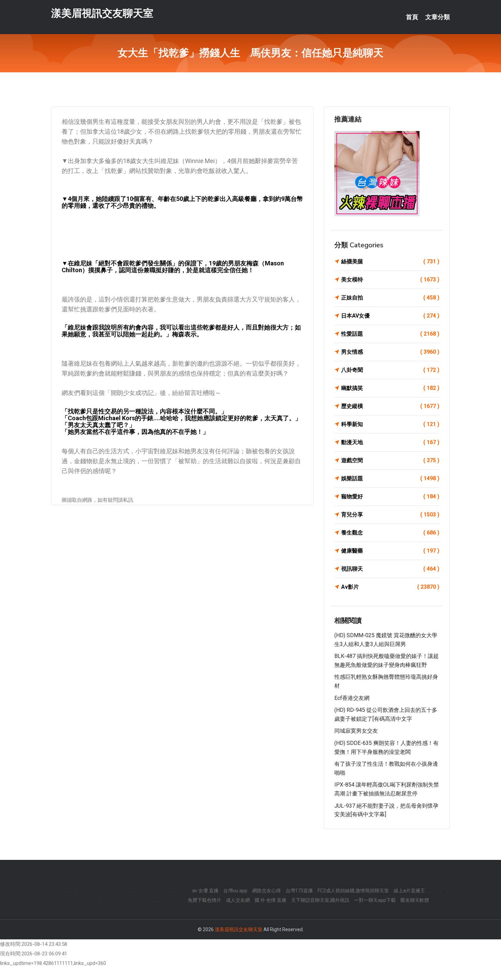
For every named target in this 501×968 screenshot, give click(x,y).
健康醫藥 (390, 550)
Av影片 (390, 587)
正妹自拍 (390, 297)
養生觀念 (390, 532)
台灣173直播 (299, 890)
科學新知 (390, 424)
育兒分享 (390, 514)
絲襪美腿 (390, 261)
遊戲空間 (390, 460)
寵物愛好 (390, 496)
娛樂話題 (390, 478)
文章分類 (437, 17)
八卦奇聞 (390, 370)
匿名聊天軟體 (414, 900)
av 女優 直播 (205, 890)
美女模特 (390, 279)
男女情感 (390, 352)
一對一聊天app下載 (375, 900)
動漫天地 (390, 442)
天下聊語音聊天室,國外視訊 (320, 900)
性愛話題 (390, 334)
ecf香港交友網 (351, 698)
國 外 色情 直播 (270, 900)
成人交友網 (238, 900)
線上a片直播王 (409, 890)
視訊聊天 (390, 569)
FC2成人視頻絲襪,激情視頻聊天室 (353, 890)
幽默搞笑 (390, 388)
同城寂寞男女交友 (356, 731)
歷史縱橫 (390, 406)
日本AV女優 (390, 315)
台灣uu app (235, 890)
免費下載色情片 (204, 900)
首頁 (412, 17)
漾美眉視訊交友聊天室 (102, 13)
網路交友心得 (266, 890)
